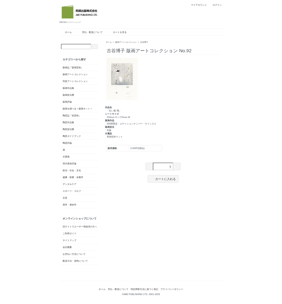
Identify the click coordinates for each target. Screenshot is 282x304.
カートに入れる (165, 179)
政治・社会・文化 (72, 170)
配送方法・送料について (75, 261)
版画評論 (67, 101)
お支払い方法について (74, 254)
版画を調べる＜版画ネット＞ (77, 108)
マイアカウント (199, 5)
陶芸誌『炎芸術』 (72, 115)
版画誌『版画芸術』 (73, 67)
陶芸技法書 (68, 129)
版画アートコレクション (126, 42)
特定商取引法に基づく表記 (144, 289)
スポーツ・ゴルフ (72, 191)
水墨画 (66, 156)
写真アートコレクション (75, 81)
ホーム (68, 32)
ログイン (217, 5)
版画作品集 (68, 88)
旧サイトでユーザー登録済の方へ (80, 226)
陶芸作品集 (68, 122)
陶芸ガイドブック (72, 136)
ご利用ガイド (69, 233)
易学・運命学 (69, 204)
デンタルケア (69, 184)
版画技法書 (68, 95)
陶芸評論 (67, 143)
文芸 (65, 198)
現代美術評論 (69, 163)
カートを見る (120, 32)
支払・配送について (92, 32)
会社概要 (67, 247)
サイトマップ (69, 240)
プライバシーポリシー (171, 289)
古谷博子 (144, 42)
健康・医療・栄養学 (73, 177)
